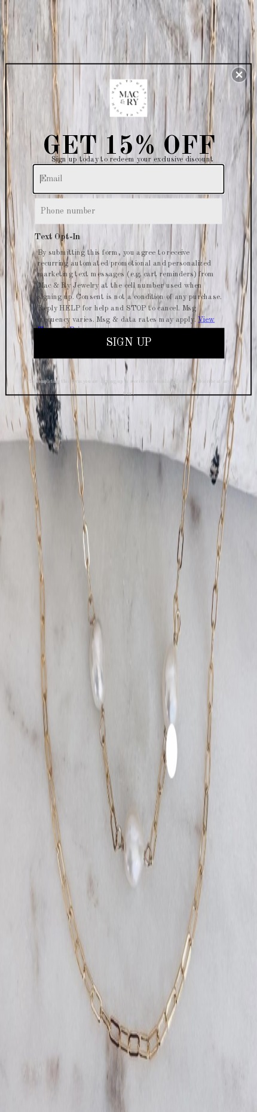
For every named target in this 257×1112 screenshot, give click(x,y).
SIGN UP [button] (128, 342)
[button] (239, 75)
